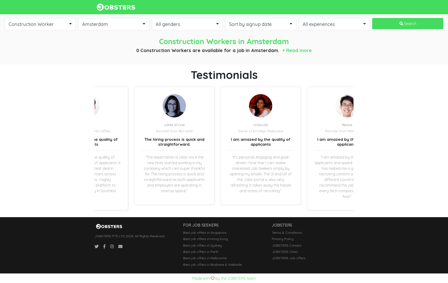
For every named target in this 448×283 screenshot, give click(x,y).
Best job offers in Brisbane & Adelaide (212, 264)
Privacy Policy (283, 239)
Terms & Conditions (287, 232)
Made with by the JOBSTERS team (224, 278)
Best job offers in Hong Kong (205, 239)
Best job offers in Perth (201, 252)
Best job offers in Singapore (204, 232)
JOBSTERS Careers (286, 245)
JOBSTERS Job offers (288, 258)
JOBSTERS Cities (285, 252)
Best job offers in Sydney (202, 245)
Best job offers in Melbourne (205, 258)
